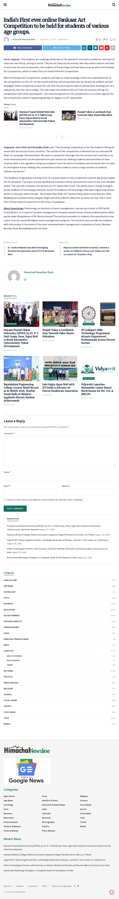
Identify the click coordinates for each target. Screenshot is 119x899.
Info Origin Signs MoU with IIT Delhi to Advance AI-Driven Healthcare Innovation (60, 387)
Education (64, 39)
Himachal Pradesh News (16, 639)
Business (8, 603)
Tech (6, 718)
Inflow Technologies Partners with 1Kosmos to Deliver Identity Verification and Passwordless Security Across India (56, 865)
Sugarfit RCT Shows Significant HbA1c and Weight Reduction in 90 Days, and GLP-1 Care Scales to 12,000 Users (58, 540)
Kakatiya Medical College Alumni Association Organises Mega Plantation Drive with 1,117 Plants (51, 534)
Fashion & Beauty (13, 621)
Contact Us (32, 886)
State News (10, 712)
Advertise (19, 886)
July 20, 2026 (9, 405)
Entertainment (12, 615)
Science (8, 694)
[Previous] (57, 137)
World (7, 723)
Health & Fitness (14, 656)
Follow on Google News (62, 886)
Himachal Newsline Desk (24, 39)
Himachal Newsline (17, 892)
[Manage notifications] (111, 892)
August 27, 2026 (26, 128)
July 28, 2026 (87, 347)
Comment (9, 433)
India (6, 645)
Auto (6, 597)
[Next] (62, 137)
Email (7, 485)
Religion (8, 688)
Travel (10, 665)
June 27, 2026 (87, 398)
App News (8, 586)
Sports (8, 706)
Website (66, 486)
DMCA (44, 886)
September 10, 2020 (48, 39)
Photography (13, 660)
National (8, 670)
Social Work (10, 700)
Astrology (9, 591)
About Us (7, 886)
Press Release (11, 682)
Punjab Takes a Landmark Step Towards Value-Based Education (94, 113)
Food (6, 633)
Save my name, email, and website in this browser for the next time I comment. (45, 499)
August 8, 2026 (84, 119)
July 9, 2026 (48, 395)
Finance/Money (11, 627)
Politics (8, 676)
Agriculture (10, 580)
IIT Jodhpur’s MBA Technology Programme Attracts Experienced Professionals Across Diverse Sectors (98, 336)
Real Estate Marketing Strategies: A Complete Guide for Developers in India (42, 557)
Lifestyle (8, 650)
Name (7, 472)
